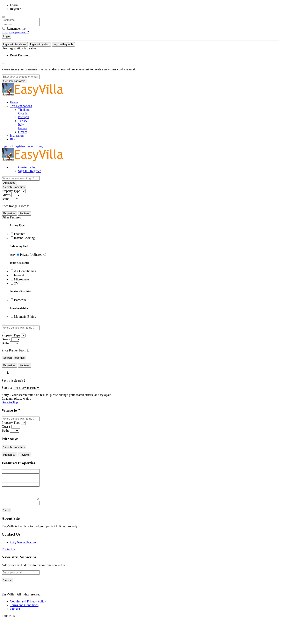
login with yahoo (39, 44)
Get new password (14, 81)
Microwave (21, 279)
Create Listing (33, 146)
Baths (5, 199)
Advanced (9, 182)
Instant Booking (24, 238)
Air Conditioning (25, 271)
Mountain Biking (25, 316)
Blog (13, 139)
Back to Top (10, 402)
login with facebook (14, 44)
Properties (9, 213)
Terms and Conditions (24, 605)
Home (14, 102)
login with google (63, 44)
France (22, 128)
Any (13, 254)
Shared (37, 254)
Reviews (25, 213)
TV (16, 283)
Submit (7, 580)
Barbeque (20, 300)
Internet (19, 275)
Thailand (24, 109)
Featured (19, 234)
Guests (6, 195)
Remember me (16, 28)
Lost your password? (15, 32)
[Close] (3, 17)
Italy (21, 124)
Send (6, 510)
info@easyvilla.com (23, 542)
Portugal (23, 117)
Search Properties (14, 187)
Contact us (8, 549)
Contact (15, 608)
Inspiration (17, 135)
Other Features (11, 217)
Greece (22, 132)
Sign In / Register (29, 171)
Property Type (11, 191)
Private (24, 254)
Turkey (22, 121)
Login (6, 36)
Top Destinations (21, 106)
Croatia (23, 113)
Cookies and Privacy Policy (28, 601)
